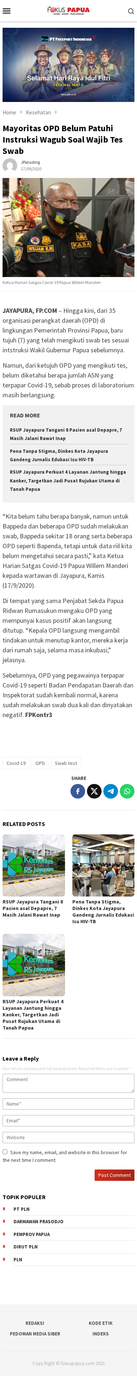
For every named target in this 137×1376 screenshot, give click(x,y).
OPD (40, 763)
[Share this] (78, 791)
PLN (18, 1259)
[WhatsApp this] (127, 791)
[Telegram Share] (110, 791)
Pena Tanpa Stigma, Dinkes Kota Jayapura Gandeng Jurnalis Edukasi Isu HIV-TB (103, 911)
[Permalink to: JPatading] (10, 165)
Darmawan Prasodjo (39, 1221)
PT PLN (22, 1209)
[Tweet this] (94, 791)
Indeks (100, 1334)
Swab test (66, 763)
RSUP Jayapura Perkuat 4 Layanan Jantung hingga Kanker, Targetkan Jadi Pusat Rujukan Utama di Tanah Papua (68, 480)
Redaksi (35, 1323)
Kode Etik (101, 1323)
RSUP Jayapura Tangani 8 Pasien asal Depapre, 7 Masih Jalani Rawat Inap (33, 908)
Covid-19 (16, 763)
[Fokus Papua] (68, 10)
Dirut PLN (26, 1247)
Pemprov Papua (32, 1234)
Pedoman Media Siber (35, 1334)
